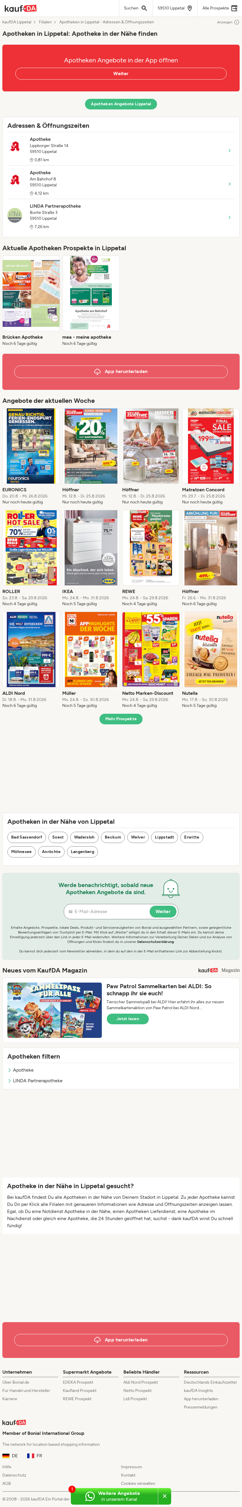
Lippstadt (164, 837)
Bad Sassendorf (26, 837)
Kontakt (128, 1475)
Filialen (45, 22)
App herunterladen (201, 1398)
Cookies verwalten (138, 1483)
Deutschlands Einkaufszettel (210, 1382)
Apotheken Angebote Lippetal (121, 103)
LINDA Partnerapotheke (38, 1080)
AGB (6, 1483)
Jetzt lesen (128, 1018)
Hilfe (6, 1466)
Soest (58, 837)
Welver (138, 837)
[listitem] (31, 301)
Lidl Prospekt (135, 1398)
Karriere (9, 1398)
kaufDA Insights (198, 1390)
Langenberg (82, 851)
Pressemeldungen (201, 1407)
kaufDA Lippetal (16, 22)
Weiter (120, 73)
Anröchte (51, 851)
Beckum (113, 837)
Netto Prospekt (137, 1390)
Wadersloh (84, 837)
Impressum (131, 1466)
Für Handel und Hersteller (26, 1390)
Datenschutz (14, 1475)
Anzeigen (225, 22)
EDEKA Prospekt (78, 1382)
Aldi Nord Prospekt (140, 1382)
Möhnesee (21, 851)
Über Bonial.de (15, 1382)
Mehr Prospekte (121, 718)
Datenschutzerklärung (155, 942)
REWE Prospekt (77, 1398)
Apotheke (23, 1070)
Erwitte (191, 837)
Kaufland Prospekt (80, 1390)
